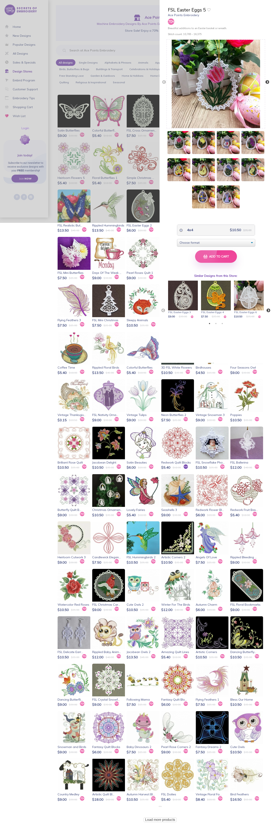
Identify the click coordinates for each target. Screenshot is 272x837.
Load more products (160, 819)
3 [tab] (222, 323)
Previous (164, 82)
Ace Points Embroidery (183, 15)
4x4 (189, 230)
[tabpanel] (183, 300)
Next (267, 82)
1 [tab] (209, 323)
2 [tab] (216, 323)
